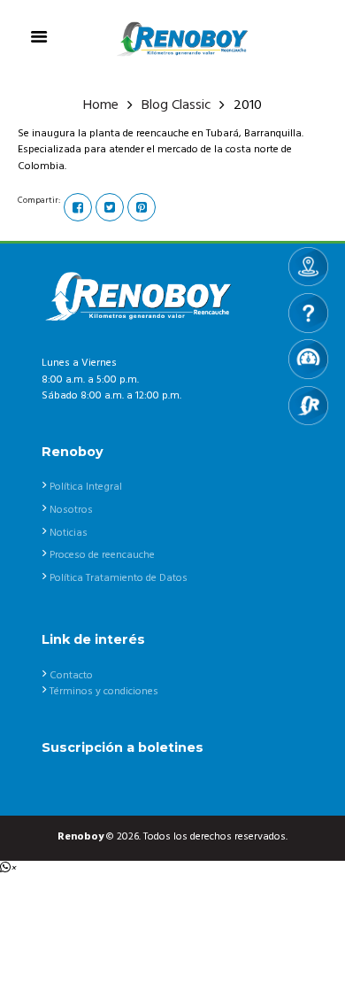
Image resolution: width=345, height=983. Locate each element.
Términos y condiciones (104, 691)
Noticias (69, 533)
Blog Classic (176, 105)
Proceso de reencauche (102, 555)
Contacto (71, 676)
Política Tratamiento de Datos (119, 578)
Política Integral (86, 487)
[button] (8, 869)
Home (101, 105)
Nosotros (71, 510)
